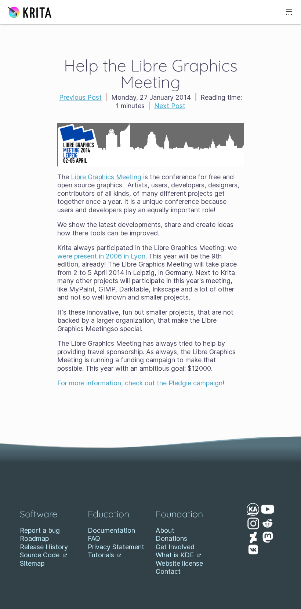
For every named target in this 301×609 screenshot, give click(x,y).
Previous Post (80, 97)
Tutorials (102, 555)
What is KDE (176, 555)
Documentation (111, 530)
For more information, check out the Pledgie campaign (139, 383)
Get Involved (175, 547)
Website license (179, 563)
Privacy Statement (116, 547)
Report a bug (40, 530)
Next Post (169, 106)
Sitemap (32, 563)
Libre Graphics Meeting (106, 177)
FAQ (94, 538)
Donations (171, 538)
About (165, 530)
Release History (44, 547)
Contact (168, 571)
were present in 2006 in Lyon (101, 256)
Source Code (40, 555)
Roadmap (34, 538)
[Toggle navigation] (289, 12)
